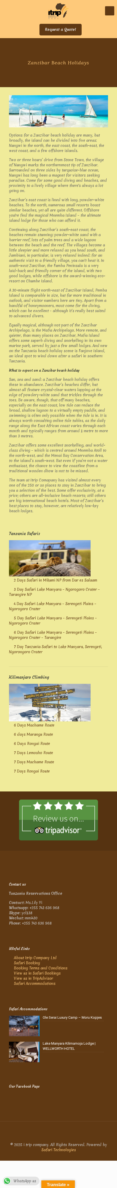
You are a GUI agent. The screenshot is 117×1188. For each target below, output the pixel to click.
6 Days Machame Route (34, 725)
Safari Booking (27, 963)
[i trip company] (58, 11)
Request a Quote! (60, 29)
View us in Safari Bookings (37, 973)
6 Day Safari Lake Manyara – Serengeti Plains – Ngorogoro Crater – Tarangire (53, 635)
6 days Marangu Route (33, 734)
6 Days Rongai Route (32, 743)
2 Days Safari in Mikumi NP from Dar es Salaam (55, 580)
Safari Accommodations (35, 983)
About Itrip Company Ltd (35, 957)
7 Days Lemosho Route (33, 752)
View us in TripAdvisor (33, 978)
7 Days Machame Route (34, 762)
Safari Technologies (58, 1149)
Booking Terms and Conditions (40, 968)
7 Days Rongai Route (32, 771)
